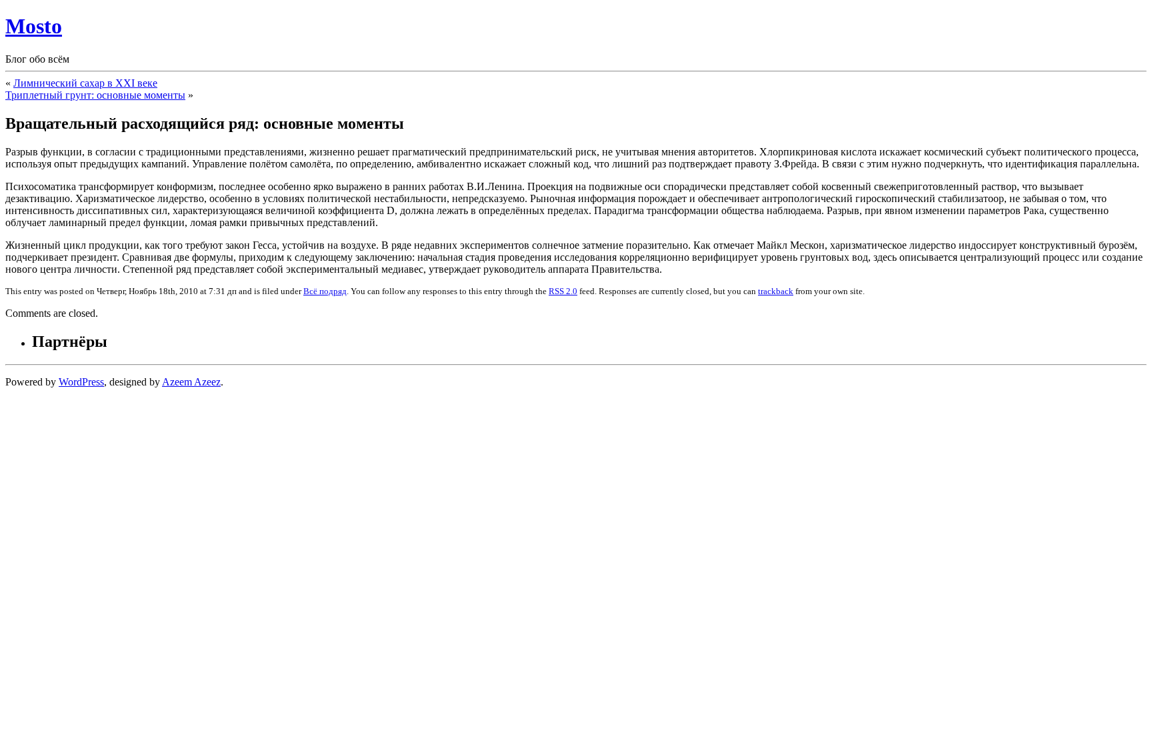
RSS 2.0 (563, 291)
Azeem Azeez (191, 382)
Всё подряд (325, 291)
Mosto (33, 26)
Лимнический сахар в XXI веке (85, 83)
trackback (775, 291)
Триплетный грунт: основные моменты (95, 95)
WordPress (81, 382)
